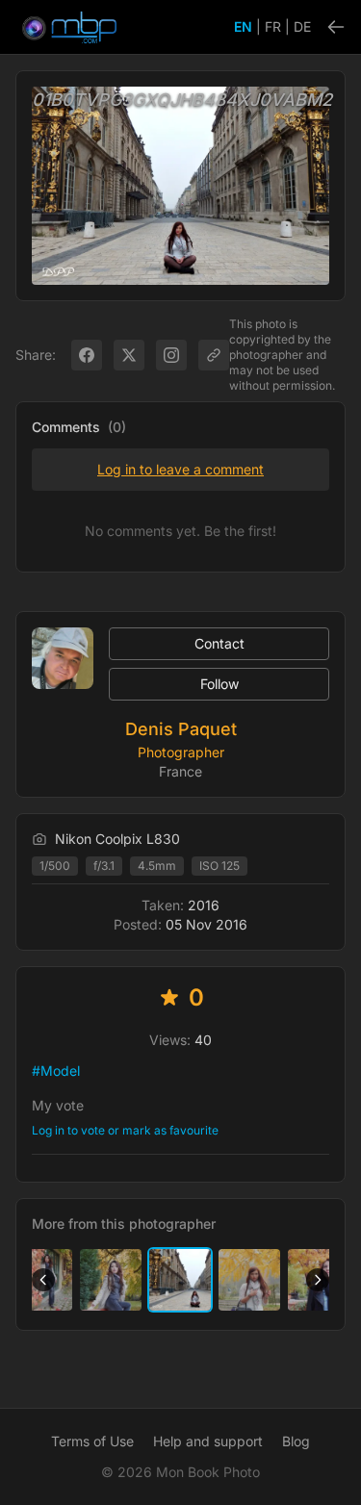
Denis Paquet (181, 729)
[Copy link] (213, 355)
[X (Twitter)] (129, 355)
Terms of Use (92, 1441)
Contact (219, 643)
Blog (296, 1441)
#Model (56, 1070)
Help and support (208, 1441)
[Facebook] (86, 355)
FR (273, 26)
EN (243, 26)
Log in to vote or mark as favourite (125, 1130)
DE (302, 26)
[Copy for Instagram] (171, 355)
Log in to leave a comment (180, 469)
